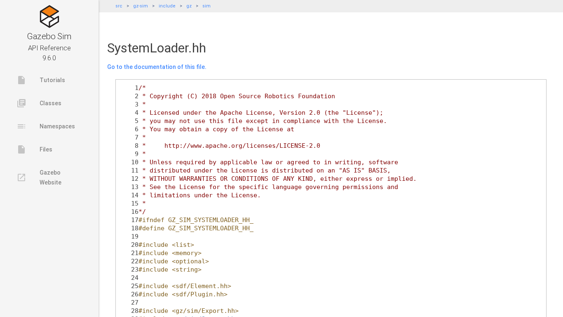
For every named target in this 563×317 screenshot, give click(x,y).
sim (206, 6)
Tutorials (40, 80)
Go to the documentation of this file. (156, 67)
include (167, 6)
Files (34, 149)
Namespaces (45, 126)
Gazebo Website (38, 177)
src (118, 6)
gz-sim (140, 6)
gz (189, 6)
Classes (38, 103)
